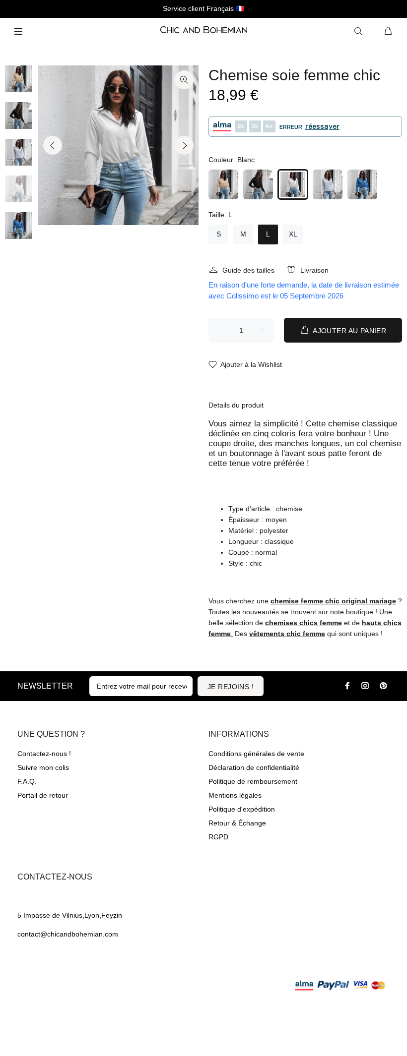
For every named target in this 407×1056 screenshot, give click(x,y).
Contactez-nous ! (44, 754)
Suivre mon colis (43, 767)
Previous (52, 145)
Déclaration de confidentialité (253, 767)
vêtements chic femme (287, 634)
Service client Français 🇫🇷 (203, 8)
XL (293, 234)
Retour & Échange (237, 823)
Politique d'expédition (241, 809)
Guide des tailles (248, 270)
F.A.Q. (27, 781)
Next (184, 145)
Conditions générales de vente (256, 754)
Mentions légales (235, 795)
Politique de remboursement (252, 781)
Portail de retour (42, 795)
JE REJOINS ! (230, 687)
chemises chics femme (303, 623)
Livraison (314, 270)
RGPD (218, 837)
